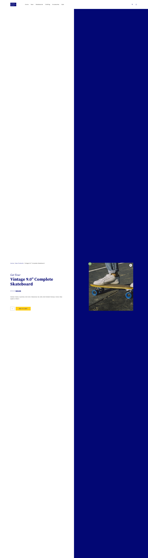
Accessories (55, 4)
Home (26, 4)
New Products (19, 263)
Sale (62, 4)
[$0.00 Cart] (136, 4)
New (32, 4)
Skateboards (39, 4)
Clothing (47, 4)
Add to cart (23, 308)
